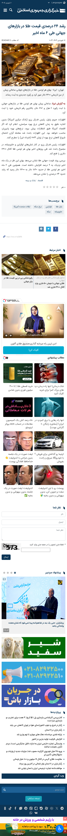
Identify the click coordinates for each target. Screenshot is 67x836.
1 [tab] (15, 573)
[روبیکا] (51, 808)
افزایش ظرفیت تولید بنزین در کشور (47, 739)
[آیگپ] (36, 808)
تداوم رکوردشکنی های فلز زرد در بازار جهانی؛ (50, 279)
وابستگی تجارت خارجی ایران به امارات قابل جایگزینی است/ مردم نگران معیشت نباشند (34, 745)
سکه (49, 212)
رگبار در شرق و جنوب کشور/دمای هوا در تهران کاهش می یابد (36, 725)
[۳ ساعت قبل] (33, 598)
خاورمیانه (58, 212)
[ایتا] (31, 808)
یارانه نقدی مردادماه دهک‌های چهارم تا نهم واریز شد (39, 734)
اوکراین (49, 207)
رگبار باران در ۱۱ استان (53, 730)
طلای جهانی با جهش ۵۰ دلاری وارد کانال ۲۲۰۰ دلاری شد (49, 285)
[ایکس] (57, 808)
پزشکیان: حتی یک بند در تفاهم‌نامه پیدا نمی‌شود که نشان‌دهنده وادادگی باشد (36, 624)
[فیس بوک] (15, 808)
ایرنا (38, 10)
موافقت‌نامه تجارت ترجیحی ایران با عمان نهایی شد (40, 768)
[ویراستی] (20, 808)
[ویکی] (36, 813)
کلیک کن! (34, 350)
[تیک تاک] (10, 808)
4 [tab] (4, 573)
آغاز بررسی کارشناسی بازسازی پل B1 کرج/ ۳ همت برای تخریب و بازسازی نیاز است (34, 719)
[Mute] (11, 335)
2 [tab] (11, 573)
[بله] (41, 808)
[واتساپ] (31, 813)
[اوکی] (5, 808)
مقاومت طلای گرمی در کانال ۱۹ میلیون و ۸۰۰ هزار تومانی (37, 759)
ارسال (6, 557)
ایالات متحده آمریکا (22, 207)
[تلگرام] (62, 808)
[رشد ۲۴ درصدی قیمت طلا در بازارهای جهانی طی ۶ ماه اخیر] (33, 65)
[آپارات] (46, 808)
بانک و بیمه (30, 180)
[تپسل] (4, 300)
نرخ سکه (38, 207)
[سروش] (26, 808)
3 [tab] (8, 573)
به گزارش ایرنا (58, 104)
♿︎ (59, 828)
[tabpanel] (33, 605)
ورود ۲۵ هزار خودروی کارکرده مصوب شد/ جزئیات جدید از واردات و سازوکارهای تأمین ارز (34, 753)
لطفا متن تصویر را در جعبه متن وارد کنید (47, 544)
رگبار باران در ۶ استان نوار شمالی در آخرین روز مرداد (40, 764)
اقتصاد (40, 180)
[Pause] (6, 335)
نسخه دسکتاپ (33, 798)
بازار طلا (59, 207)
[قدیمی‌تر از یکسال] (49, 264)
